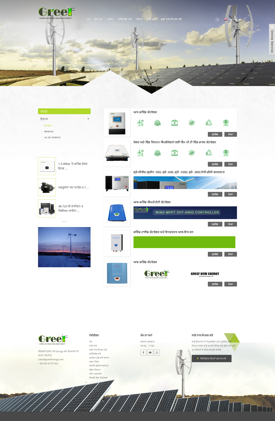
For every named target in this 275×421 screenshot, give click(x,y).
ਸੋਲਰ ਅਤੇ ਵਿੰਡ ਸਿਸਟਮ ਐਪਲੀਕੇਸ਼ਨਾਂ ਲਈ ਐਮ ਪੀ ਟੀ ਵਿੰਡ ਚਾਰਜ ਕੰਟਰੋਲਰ (175, 142)
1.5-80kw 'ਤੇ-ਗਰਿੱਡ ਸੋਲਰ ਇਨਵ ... (72, 166)
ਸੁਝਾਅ (139, 19)
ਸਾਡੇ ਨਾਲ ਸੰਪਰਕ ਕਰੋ (171, 19)
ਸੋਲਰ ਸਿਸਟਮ (95, 369)
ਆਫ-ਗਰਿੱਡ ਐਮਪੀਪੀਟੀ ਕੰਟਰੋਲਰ (152, 202)
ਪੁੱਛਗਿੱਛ (215, 134)
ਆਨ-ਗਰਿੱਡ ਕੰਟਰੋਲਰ (145, 112)
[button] (64, 153)
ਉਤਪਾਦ (99, 19)
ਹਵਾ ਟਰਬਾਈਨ (95, 373)
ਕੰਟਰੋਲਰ (48, 125)
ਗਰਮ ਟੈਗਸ (94, 361)
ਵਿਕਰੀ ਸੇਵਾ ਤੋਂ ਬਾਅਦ (98, 377)
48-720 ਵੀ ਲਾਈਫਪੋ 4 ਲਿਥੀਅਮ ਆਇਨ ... (70, 208)
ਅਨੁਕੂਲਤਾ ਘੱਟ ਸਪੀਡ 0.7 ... (73, 187)
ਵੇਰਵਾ (230, 134)
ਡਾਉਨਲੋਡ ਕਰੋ (125, 19)
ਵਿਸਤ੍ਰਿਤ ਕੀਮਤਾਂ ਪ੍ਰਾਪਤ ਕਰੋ (213, 358)
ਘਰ (88, 19)
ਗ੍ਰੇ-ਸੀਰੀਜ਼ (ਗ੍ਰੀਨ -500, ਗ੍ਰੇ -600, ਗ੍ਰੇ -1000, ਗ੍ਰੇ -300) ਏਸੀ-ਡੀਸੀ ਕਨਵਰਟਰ (179, 172)
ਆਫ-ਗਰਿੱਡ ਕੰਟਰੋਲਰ (145, 262)
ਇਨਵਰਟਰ (48, 131)
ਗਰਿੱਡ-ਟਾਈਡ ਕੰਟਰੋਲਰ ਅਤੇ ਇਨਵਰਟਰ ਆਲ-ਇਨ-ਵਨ (163, 232)
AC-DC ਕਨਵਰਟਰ (52, 137)
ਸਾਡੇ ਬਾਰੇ (151, 19)
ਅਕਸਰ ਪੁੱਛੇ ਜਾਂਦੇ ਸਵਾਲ (99, 357)
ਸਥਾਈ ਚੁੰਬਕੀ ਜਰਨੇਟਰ (98, 365)
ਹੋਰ (90, 341)
